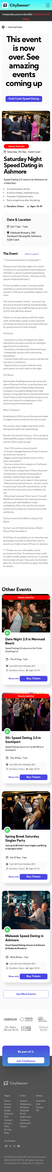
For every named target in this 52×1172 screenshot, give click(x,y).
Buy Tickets (33, 678)
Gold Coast (25, 1116)
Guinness (9, 1113)
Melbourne (25, 1104)
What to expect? (32, 254)
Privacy (8, 1123)
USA (38, 1104)
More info (14, 679)
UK (37, 1110)
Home (7, 1100)
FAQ (6, 1126)
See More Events (26, 994)
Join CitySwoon (26, 1061)
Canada (39, 1107)
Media (7, 1110)
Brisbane (24, 1107)
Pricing (7, 1129)
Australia (40, 1100)
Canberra (24, 1120)
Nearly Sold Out (16, 146)
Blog (6, 1132)
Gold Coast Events (15, 27)
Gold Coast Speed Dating (24, 99)
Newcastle (25, 1123)
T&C (6, 1116)
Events (7, 1104)
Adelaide (24, 1110)
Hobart (23, 1126)
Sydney (24, 1100)
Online (7, 1107)
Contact (8, 1120)
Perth (23, 1113)
